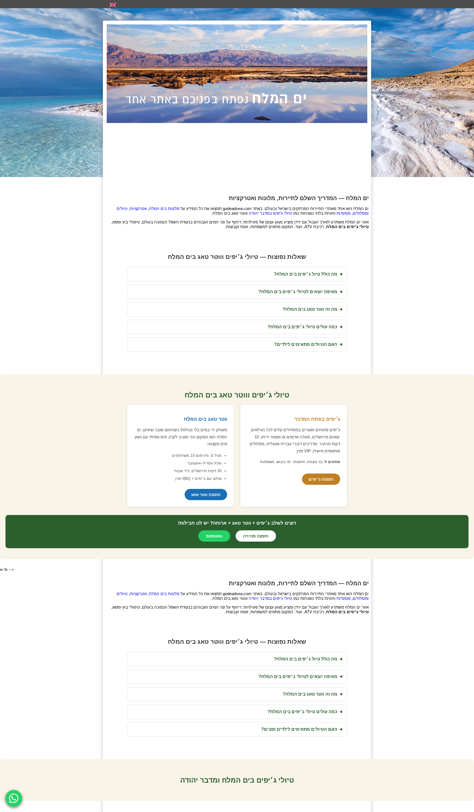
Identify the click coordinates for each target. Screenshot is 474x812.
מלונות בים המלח (164, 208)
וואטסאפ (214, 536)
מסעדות (344, 213)
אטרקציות (138, 208)
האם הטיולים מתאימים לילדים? (305, 344)
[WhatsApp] (13, 798)
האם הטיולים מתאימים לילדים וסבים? (299, 729)
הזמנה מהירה (255, 536)
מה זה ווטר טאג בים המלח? (310, 309)
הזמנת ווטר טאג (206, 494)
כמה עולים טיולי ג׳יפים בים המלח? (302, 326)
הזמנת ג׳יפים (321, 479)
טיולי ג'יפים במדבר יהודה (270, 213)
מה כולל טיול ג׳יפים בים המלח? (305, 274)
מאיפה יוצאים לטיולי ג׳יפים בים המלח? (297, 291)
